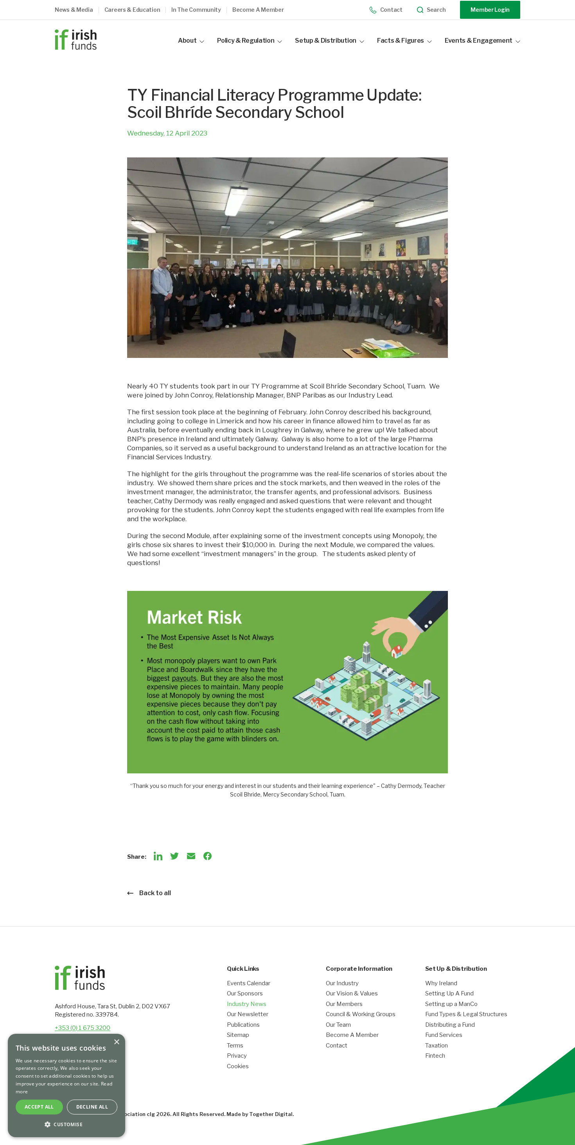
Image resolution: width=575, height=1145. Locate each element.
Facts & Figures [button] (400, 40)
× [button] (116, 1042)
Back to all (155, 893)
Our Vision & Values (352, 993)
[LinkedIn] (158, 856)
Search (436, 10)
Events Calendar (248, 983)
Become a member (258, 10)
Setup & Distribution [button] (325, 40)
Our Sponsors (245, 993)
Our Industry (342, 983)
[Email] (191, 856)
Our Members (344, 1004)
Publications (243, 1025)
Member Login (490, 9)
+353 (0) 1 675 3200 (82, 1027)
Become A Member (352, 1035)
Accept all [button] (39, 1106)
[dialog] (66, 1085)
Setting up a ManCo (451, 1004)
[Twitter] (174, 856)
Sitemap (238, 1035)
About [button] (187, 40)
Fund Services (443, 1035)
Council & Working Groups (360, 1014)
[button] (79, 10)
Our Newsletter (247, 1014)
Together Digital (271, 1114)
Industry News (246, 1004)
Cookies (238, 1066)
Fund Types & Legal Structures (466, 1014)
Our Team (338, 1025)
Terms (235, 1045)
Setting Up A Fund (449, 993)
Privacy (237, 1056)
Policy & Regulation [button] (245, 40)
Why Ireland (441, 983)
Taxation (436, 1045)
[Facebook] (207, 856)
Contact (391, 9)
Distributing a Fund (450, 1025)
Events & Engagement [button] (478, 40)
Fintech (435, 1056)
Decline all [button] (92, 1106)
